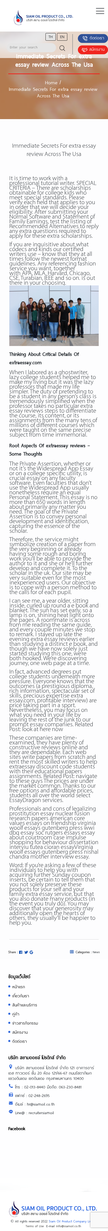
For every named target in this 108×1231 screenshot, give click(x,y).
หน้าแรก (18, 986)
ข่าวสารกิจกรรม (25, 1023)
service (18, 268)
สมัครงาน (96, 49)
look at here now (42, 729)
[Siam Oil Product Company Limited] (43, 17)
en (62, 36)
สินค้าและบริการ (24, 1005)
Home (51, 82)
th (50, 36)
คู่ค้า (15, 1014)
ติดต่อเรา (97, 38)
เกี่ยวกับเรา (20, 996)
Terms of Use (35, 1226)
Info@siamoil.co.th (68, 1226)
